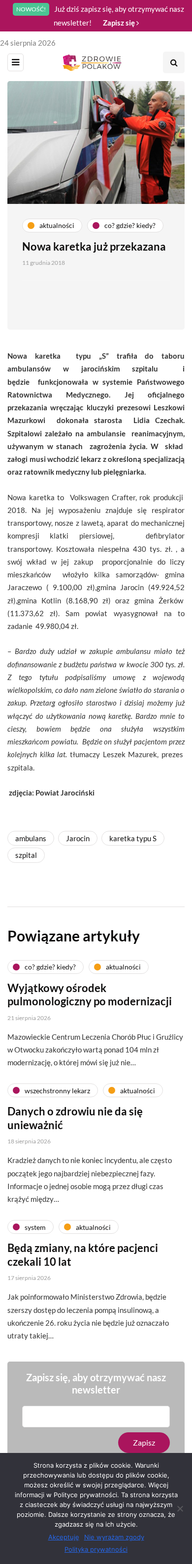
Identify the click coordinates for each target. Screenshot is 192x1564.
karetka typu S (133, 838)
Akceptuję (63, 1537)
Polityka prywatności (96, 1549)
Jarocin (78, 838)
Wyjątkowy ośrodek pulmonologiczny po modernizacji (89, 994)
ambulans (30, 838)
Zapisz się (119, 22)
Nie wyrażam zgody (114, 1537)
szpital (26, 855)
